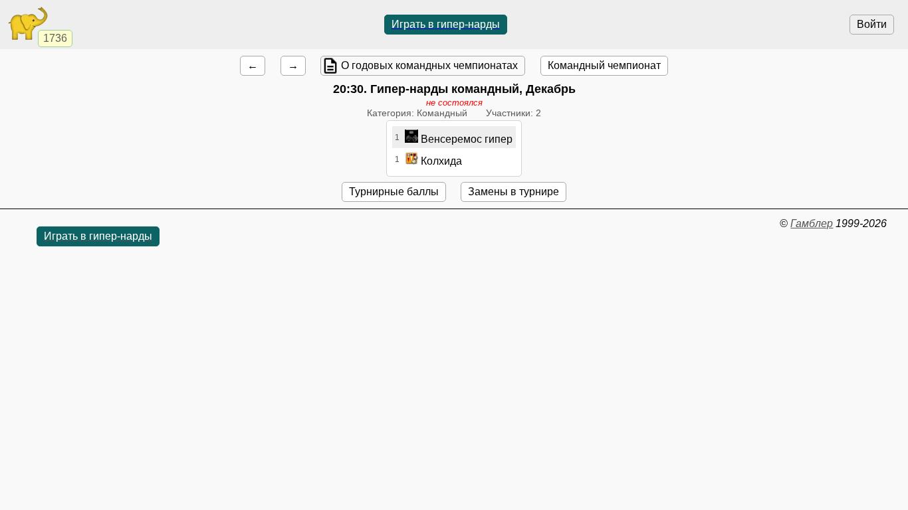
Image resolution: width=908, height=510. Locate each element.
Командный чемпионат (604, 65)
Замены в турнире (513, 191)
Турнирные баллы (394, 191)
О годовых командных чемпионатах (429, 65)
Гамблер (811, 223)
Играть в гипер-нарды (446, 24)
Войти (872, 24)
